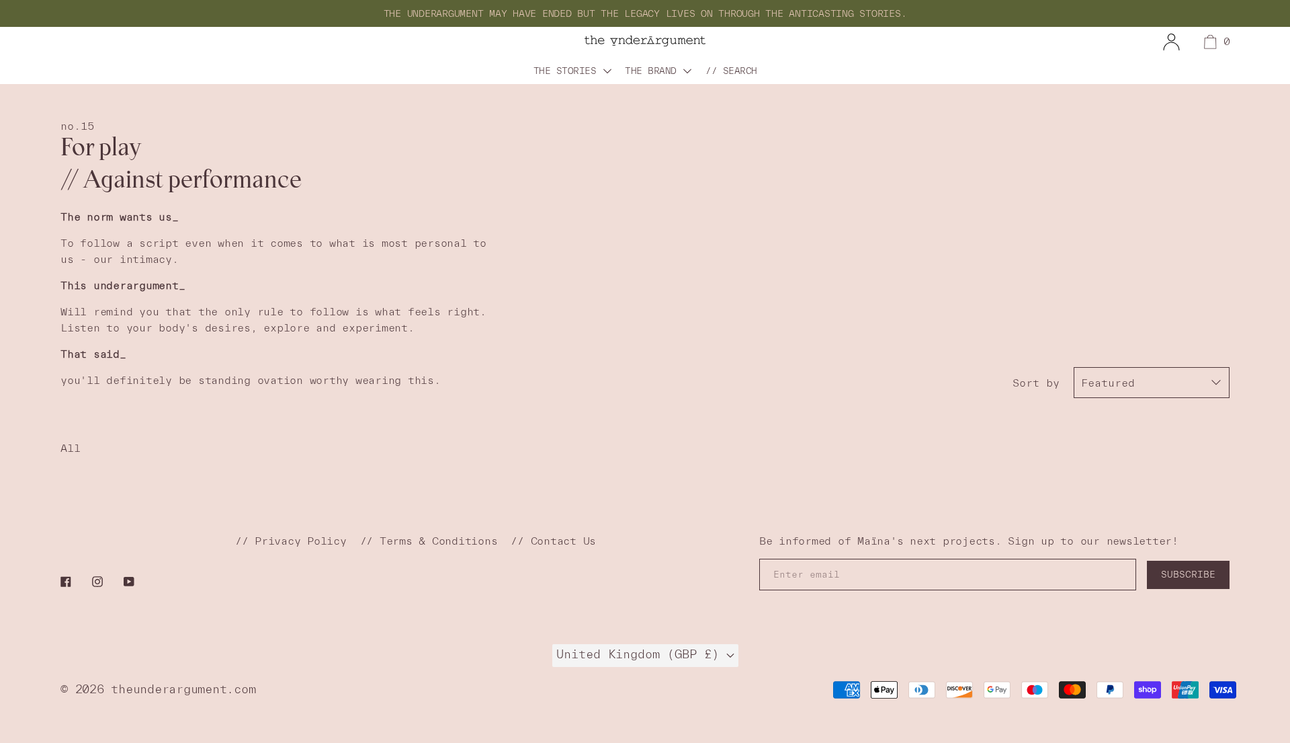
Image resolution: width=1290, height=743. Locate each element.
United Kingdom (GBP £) (641, 654)
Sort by (1036, 383)
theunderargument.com (183, 688)
